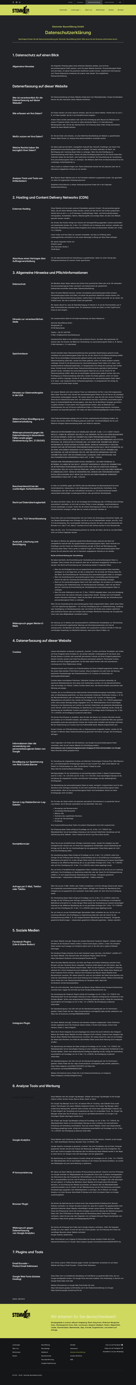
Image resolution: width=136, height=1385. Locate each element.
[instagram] (16, 2)
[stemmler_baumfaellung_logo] (20, 6)
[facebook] (13, 2)
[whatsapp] (19, 2)
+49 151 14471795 (63, 332)
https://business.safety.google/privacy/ (65, 750)
